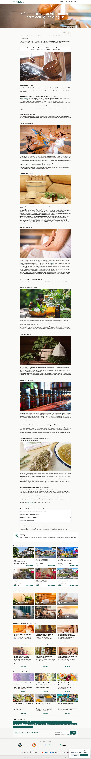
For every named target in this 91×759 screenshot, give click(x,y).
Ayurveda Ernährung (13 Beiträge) (19, 721)
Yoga (66, 3)
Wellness (55, 3)
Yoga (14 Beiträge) (31, 721)
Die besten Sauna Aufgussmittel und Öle (60, 47)
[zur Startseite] (18, 2)
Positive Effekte (38, 47)
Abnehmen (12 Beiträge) (41, 724)
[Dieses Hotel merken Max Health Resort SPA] (58, 548)
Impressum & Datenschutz (28, 757)
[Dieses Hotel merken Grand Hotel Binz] (14, 569)
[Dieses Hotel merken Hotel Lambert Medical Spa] (58, 569)
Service (34, 757)
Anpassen (75, 755)
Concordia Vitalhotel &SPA (43, 559)
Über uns (37, 757)
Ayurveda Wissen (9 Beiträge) (29, 724)
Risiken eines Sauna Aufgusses (50, 49)
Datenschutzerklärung (71, 734)
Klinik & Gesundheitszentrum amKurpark (20, 560)
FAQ (59, 49)
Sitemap (48, 757)
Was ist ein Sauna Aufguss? (28, 47)
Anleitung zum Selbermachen (37, 49)
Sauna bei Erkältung (30, 502)
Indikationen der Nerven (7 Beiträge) (70, 724)
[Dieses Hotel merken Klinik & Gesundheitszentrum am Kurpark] (14, 548)
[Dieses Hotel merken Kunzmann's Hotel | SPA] (36, 569)
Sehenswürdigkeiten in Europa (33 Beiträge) (63, 721)
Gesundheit (61, 3)
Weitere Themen (75, 3)
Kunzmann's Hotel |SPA (43, 580)
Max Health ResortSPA (64, 559)
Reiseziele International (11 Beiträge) (54, 724)
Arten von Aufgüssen (46, 47)
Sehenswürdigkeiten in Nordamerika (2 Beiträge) (22, 726)
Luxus (69, 3)
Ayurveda (51, 3)
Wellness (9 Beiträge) (17, 724)
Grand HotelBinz (17, 580)
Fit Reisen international (43, 757)
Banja (52, 263)
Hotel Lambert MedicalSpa (64, 580)
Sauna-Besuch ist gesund (25, 98)
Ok (83, 755)
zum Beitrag (23, 644)
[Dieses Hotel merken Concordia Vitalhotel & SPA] (36, 548)
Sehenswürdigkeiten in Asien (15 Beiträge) (45, 721)
